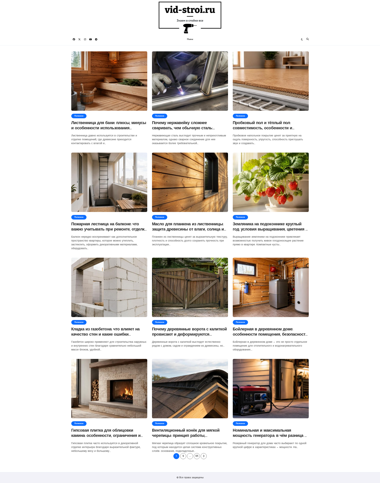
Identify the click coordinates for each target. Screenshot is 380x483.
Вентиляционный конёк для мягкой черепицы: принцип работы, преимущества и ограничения (186, 436)
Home (190, 39)
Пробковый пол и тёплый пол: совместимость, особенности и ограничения (262, 128)
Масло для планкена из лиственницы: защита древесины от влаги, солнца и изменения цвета (188, 229)
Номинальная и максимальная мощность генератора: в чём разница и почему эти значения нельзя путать (270, 436)
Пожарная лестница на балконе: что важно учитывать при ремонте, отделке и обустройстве (109, 229)
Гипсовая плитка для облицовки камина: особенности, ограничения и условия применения (106, 436)
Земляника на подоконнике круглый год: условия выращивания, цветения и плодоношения (270, 229)
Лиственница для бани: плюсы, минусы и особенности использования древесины (108, 128)
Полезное (78, 116)
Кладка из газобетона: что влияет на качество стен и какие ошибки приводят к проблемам (105, 334)
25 (196, 456)
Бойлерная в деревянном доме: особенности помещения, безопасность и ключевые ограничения (270, 334)
